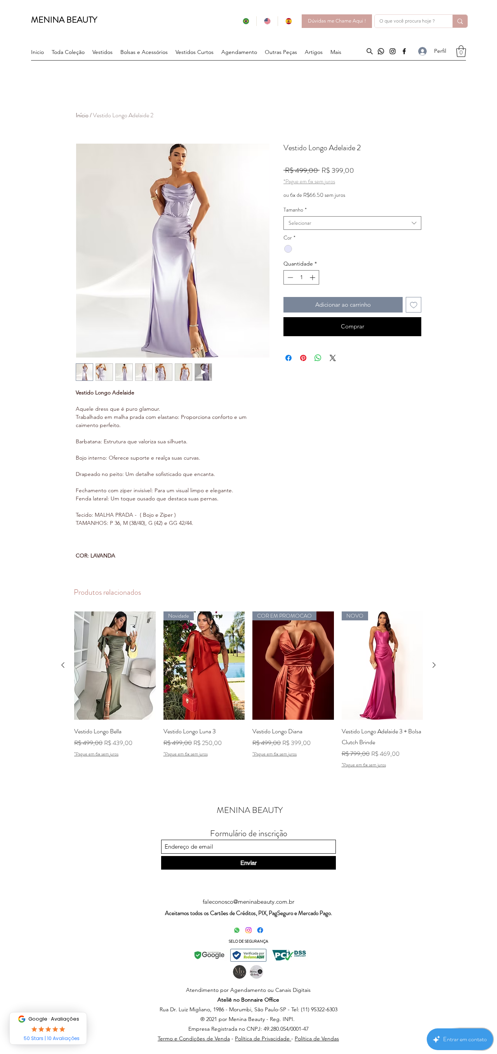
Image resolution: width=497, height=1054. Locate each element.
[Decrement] (289, 277)
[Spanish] (288, 21)
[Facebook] (404, 51)
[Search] (369, 51)
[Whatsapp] (381, 51)
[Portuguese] (245, 21)
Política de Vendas (317, 1038)
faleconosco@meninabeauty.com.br (248, 901)
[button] (281, 52)
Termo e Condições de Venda (194, 1038)
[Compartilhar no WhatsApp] (318, 358)
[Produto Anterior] (63, 665)
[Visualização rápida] (115, 665)
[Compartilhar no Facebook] (288, 358)
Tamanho (295, 210)
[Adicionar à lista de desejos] (414, 305)
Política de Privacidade (263, 1038)
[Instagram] (392, 51)
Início (82, 115)
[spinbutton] (301, 277)
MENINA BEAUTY (64, 20)
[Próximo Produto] (434, 665)
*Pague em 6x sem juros (309, 181)
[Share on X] (332, 358)
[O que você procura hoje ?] (459, 21)
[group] (248, 690)
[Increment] (313, 277)
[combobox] (352, 223)
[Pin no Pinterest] (303, 358)
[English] (267, 21)
